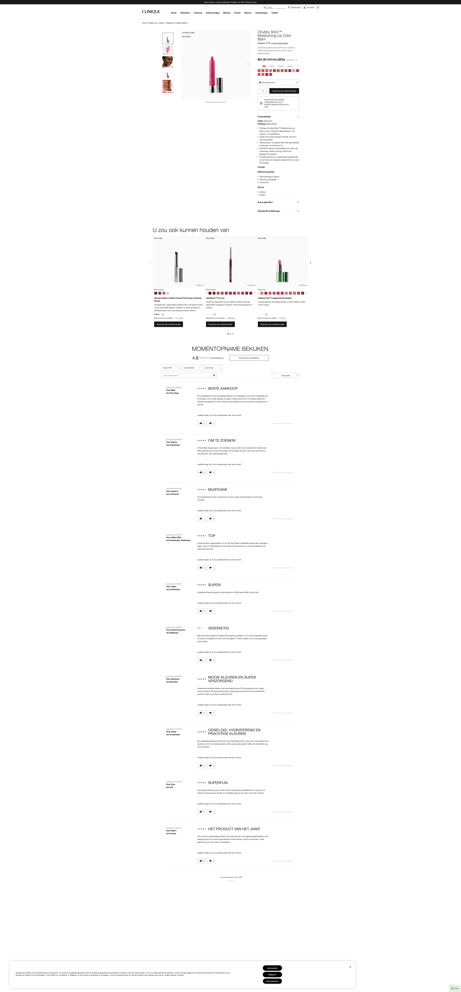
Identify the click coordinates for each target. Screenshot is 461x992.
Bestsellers (185, 13)
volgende (231, 881)
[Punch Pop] (282, 293)
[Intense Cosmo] (226, 293)
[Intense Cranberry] (230, 293)
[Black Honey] (155, 293)
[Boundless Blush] (278, 70)
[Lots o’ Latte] (266, 70)
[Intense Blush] (218, 293)
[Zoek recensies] (214, 375)
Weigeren (272, 975)
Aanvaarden (272, 968)
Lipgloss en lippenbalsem (177, 23)
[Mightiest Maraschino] (270, 74)
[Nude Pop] (261, 293)
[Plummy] (242, 293)
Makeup (226, 13)
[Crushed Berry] (246, 293)
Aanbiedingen (261, 13)
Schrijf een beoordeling (249, 358)
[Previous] (207, 293)
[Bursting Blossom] (259, 70)
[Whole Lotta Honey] (286, 70)
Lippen (161, 23)
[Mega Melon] (282, 70)
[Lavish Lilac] (259, 74)
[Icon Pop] (302, 293)
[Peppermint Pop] (265, 293)
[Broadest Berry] (266, 74)
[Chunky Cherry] (297, 70)
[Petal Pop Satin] (270, 293)
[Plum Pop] (274, 293)
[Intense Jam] (234, 293)
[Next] (254, 293)
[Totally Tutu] (293, 70)
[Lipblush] (238, 293)
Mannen (248, 13)
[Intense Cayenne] (222, 293)
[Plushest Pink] (270, 70)
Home (144, 23)
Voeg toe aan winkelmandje (284, 91)
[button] (455, 988)
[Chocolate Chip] (214, 293)
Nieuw (173, 13)
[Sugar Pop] (286, 293)
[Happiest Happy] (262, 70)
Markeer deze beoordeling (282, 423)
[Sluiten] (350, 967)
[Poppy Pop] (278, 293)
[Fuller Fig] (289, 70)
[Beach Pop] (290, 293)
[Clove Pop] (298, 293)
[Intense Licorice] (250, 293)
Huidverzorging (212, 13)
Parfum (237, 13)
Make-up (153, 23)
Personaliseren (272, 981)
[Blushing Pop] (294, 293)
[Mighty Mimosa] (262, 74)
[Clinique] (151, 12)
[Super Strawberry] (274, 70)
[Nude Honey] (159, 293)
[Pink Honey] (163, 293)
